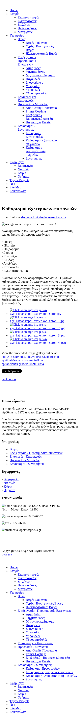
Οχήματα (9, 490)
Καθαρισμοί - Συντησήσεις (27, 463)
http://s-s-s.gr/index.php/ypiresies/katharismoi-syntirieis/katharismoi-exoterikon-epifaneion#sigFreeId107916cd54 (31, 360)
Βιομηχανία (11, 479)
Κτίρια (8, 486)
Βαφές (14, 449)
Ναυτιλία (9, 483)
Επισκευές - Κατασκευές (26, 456)
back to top (9, 379)
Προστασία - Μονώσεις (25, 460)
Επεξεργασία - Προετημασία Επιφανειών (36, 453)
